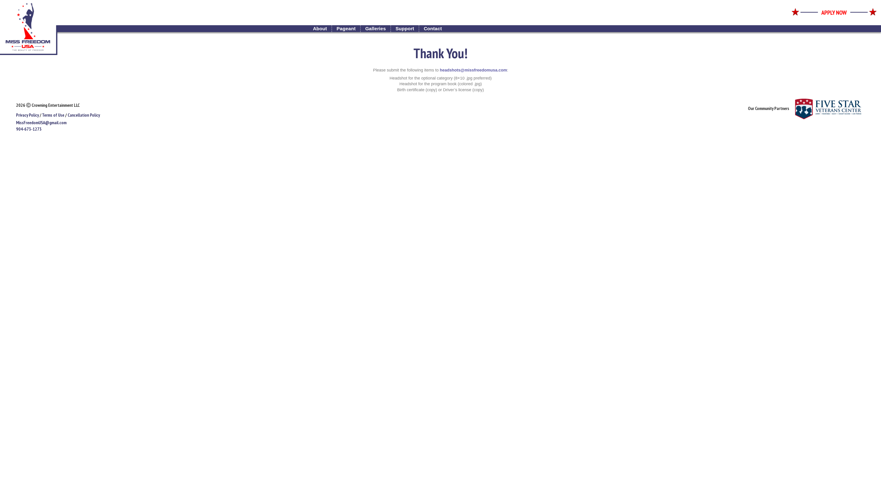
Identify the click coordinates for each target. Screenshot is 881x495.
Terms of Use (53, 115)
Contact (433, 28)
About (320, 28)
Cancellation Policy (84, 115)
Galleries (375, 28)
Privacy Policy (27, 115)
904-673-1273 (29, 129)
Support (405, 28)
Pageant (346, 28)
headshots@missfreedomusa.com (473, 70)
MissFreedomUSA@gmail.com (41, 123)
